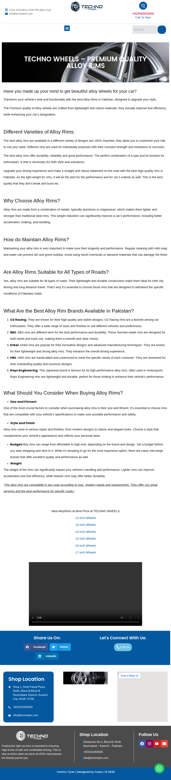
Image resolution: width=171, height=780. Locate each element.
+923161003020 (143, 14)
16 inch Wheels (85, 545)
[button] (67, 28)
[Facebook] (142, 743)
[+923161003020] (143, 6)
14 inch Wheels (85, 531)
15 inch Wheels (85, 538)
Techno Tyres (65, 772)
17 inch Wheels (85, 552)
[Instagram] (149, 743)
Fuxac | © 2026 (105, 772)
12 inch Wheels (85, 518)
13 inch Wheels (85, 524)
